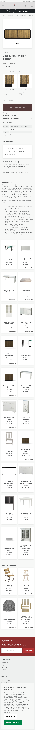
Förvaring (10, 15)
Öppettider (4, 665)
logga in (22, 166)
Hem (2, 15)
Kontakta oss (5, 680)
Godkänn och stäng (12, 722)
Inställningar (10, 716)
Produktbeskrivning (11, 119)
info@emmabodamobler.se (10, 198)
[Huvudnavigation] (3, 5)
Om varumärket (9, 141)
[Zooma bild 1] (17, 34)
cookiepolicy (8, 712)
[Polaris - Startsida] (12, 5)
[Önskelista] (28, 5)
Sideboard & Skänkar (21, 15)
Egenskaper (7, 123)
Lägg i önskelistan (10, 113)
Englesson (6, 53)
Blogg (3, 672)
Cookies (3, 669)
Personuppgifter (6, 667)
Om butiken (5, 682)
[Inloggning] (25, 5)
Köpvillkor (4, 662)
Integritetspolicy (12, 710)
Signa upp (28, 650)
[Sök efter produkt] (22, 5)
